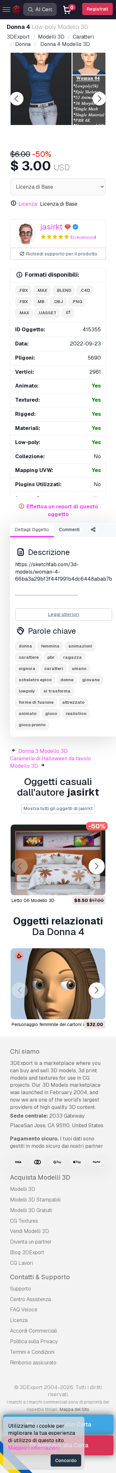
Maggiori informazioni (34, 1447)
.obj (58, 301)
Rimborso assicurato (33, 1362)
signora (27, 668)
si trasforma (57, 691)
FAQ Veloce (23, 1309)
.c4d (85, 290)
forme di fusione (36, 702)
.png (77, 301)
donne (66, 680)
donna (25, 646)
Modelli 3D (22, 1189)
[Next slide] (99, 98)
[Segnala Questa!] (96, 886)
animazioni (80, 646)
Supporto (20, 1288)
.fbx (23, 290)
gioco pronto (32, 725)
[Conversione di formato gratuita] (68, 313)
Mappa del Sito (74, 1409)
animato (27, 713)
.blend (63, 290)
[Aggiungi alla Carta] (83, 886)
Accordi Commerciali (33, 1330)
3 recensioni (83, 237)
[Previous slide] (17, 98)
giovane (91, 680)
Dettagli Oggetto (32, 529)
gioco (51, 713)
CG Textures (24, 1221)
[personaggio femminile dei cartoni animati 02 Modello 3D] (58, 983)
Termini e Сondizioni (32, 1352)
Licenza (19, 1320)
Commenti (69, 529)
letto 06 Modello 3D (33, 900)
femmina (50, 646)
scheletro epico (35, 680)
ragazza (72, 657)
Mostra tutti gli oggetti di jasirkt (58, 808)
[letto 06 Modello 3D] (58, 860)
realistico (76, 713)
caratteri (53, 668)
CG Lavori (21, 1263)
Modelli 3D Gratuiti (31, 1210)
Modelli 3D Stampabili (35, 1199)
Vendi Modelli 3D (29, 1231)
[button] (96, 866)
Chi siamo (25, 1051)
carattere (29, 657)
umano (79, 668)
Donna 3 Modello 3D (43, 751)
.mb (40, 301)
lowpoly (27, 691)
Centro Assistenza (30, 1299)
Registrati (97, 9)
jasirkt (51, 227)
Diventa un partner (31, 1241)
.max (42, 290)
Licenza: (28, 204)
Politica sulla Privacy (34, 1341)
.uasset (47, 313)
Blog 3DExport (27, 1252)
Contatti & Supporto (40, 1277)
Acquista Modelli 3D (40, 1177)
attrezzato (73, 702)
